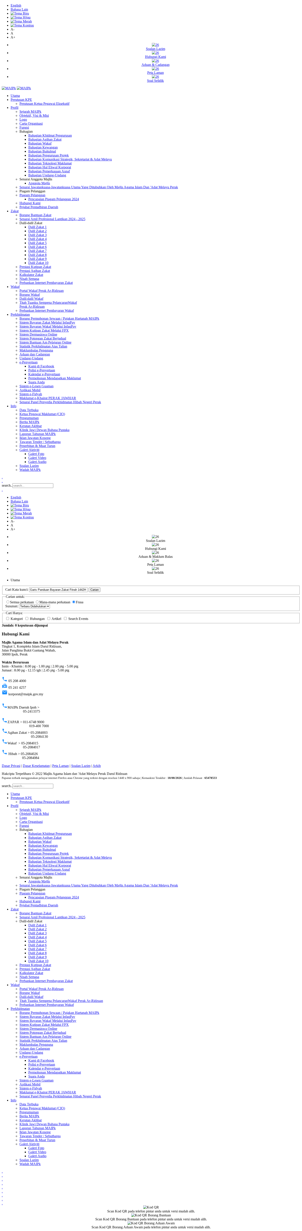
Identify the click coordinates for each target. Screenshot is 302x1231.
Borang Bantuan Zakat (35, 215)
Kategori (17, 619)
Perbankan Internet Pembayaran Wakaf (46, 310)
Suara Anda (36, 382)
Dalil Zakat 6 (37, 247)
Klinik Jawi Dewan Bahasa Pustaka (44, 430)
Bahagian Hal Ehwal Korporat (49, 167)
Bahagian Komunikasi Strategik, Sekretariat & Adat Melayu (70, 159)
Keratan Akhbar (30, 426)
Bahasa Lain (19, 9)
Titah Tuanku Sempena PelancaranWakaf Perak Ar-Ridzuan (61, 1001)
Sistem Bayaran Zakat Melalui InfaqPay (47, 322)
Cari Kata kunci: (16, 589)
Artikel (57, 619)
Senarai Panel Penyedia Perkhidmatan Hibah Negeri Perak (60, 402)
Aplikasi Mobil (29, 390)
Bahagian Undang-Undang (47, 175)
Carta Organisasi (31, 123)
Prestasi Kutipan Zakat (35, 267)
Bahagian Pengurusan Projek (48, 155)
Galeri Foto (36, 454)
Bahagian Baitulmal (42, 151)
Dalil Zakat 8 (37, 255)
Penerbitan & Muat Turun (37, 446)
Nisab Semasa (29, 279)
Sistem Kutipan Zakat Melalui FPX (44, 330)
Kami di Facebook (41, 366)
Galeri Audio (37, 462)
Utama (15, 95)
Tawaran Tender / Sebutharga (40, 442)
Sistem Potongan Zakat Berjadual (42, 338)
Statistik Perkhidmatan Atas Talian (43, 346)
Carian (94, 589)
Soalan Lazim (29, 466)
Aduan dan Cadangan (34, 354)
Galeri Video (37, 458)
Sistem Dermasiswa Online (38, 334)
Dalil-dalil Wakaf (31, 298)
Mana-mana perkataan (55, 602)
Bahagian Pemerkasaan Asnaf (49, 171)
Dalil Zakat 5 (37, 243)
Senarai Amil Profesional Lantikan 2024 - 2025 (52, 219)
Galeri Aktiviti (29, 450)
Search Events (78, 619)
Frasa (79, 602)
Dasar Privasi (11, 766)
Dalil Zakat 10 (38, 263)
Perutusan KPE (21, 99)
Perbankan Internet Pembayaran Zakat (46, 283)
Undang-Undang (31, 358)
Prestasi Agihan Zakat (34, 271)
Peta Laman (60, 766)
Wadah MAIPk (30, 470)
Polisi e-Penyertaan (41, 370)
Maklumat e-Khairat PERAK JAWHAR (47, 398)
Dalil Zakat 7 (37, 251)
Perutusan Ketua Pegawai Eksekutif (44, 103)
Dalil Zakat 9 (37, 259)
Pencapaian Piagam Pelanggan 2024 (53, 199)
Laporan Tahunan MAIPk (37, 434)
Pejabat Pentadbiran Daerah (38, 207)
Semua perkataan (22, 602)
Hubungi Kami (29, 203)
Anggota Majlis (39, 183)
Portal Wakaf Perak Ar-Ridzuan (41, 290)
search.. (7, 485)
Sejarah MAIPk (30, 111)
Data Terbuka (28, 410)
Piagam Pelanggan (32, 195)
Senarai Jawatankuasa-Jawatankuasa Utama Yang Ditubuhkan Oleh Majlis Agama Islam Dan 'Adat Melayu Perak (98, 187)
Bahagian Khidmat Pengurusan (50, 135)
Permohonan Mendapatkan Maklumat (54, 378)
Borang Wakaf (29, 294)
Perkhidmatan (20, 314)
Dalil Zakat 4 (37, 239)
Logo (23, 119)
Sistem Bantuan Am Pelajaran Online (45, 342)
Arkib (97, 766)
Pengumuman (29, 418)
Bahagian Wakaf (40, 143)
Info (13, 406)
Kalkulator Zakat (31, 275)
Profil (14, 107)
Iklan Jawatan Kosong (35, 438)
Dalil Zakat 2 (37, 231)
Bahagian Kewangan (43, 147)
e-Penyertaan (28, 362)
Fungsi (24, 127)
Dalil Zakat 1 (37, 227)
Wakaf (15, 287)
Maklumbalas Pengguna (36, 350)
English (16, 5)
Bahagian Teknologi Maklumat (50, 163)
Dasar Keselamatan (36, 766)
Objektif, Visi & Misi (34, 115)
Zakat (15, 211)
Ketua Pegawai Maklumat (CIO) (42, 414)
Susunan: (11, 606)
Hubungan (37, 619)
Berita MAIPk (29, 422)
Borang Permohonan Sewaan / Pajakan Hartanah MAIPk (59, 318)
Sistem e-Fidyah (30, 394)
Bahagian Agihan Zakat (44, 139)
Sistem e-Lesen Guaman (36, 386)
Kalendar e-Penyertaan (44, 374)
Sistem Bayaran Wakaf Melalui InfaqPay (47, 326)
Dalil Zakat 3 (37, 235)
